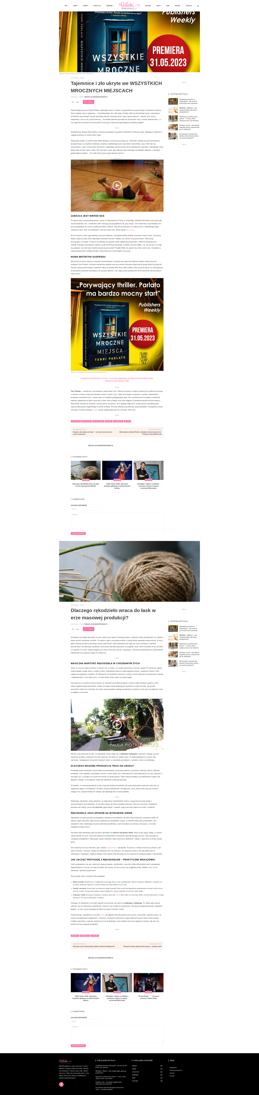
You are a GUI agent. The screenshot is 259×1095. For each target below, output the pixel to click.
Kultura (82, 78)
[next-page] (118, 492)
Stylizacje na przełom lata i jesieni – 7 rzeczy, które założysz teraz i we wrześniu (189, 118)
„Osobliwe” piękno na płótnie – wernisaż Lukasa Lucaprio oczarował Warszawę (148, 486)
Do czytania (87, 421)
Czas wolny (76, 421)
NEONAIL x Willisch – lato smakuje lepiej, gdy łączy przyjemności (188, 110)
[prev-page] (115, 492)
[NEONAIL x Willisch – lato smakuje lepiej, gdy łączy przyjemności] (173, 110)
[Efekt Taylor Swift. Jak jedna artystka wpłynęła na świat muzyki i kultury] (117, 470)
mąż (159, 119)
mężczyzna (130, 230)
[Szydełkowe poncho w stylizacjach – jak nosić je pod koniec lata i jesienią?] (173, 101)
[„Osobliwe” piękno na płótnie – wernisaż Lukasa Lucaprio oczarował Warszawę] (148, 470)
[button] (198, 6)
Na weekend (118, 421)
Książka (108, 421)
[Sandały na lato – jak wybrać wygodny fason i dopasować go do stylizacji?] (173, 127)
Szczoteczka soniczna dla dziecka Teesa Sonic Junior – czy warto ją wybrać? (189, 136)
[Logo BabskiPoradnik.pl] (129, 6)
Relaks (127, 421)
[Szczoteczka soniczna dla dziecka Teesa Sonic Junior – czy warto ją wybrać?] (173, 136)
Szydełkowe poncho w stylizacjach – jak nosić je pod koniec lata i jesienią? (188, 101)
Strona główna (75, 78)
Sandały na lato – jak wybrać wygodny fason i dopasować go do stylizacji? (189, 127)
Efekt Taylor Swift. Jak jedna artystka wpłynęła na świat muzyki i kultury (117, 486)
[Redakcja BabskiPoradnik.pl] (79, 445)
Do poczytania (98, 421)
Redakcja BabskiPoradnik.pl (96, 97)
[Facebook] (61, 1084)
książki (95, 410)
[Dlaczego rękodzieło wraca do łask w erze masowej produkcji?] (86, 470)
